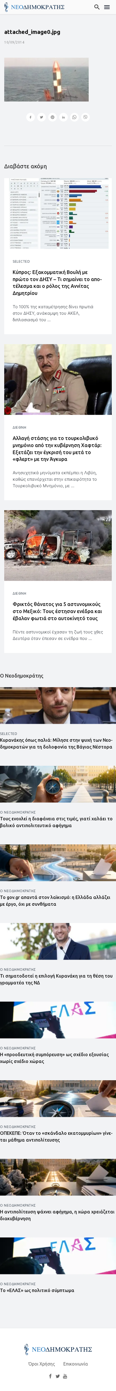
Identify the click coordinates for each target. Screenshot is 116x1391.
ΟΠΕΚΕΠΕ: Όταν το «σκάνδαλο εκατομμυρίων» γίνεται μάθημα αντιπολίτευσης (56, 1136)
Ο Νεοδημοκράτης (18, 812)
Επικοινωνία (75, 1363)
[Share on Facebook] (30, 118)
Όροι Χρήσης (41, 1363)
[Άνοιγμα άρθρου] (58, 213)
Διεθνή (19, 427)
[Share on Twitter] (41, 118)
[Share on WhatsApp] (74, 118)
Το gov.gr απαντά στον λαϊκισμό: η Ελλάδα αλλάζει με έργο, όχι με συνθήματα (55, 901)
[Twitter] (57, 1376)
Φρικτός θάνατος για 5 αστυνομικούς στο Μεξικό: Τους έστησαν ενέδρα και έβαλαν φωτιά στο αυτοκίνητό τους (57, 611)
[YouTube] (65, 1376)
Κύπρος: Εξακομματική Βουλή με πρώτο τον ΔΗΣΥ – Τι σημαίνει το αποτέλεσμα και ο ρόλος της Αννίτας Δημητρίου (57, 282)
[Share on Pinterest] (52, 118)
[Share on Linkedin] (63, 118)
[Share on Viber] (85, 118)
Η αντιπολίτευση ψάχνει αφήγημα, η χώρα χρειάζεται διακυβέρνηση (57, 1215)
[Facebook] (50, 1376)
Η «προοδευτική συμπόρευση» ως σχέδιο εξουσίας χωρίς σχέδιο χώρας (54, 1058)
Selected (21, 261)
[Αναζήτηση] (97, 7)
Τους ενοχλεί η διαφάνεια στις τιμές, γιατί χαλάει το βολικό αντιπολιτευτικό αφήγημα (56, 822)
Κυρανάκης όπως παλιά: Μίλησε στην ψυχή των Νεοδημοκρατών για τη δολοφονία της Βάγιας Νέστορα (56, 743)
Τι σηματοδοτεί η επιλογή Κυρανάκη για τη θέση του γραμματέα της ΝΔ (56, 979)
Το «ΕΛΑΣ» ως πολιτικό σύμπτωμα (37, 1290)
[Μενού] (107, 7)
